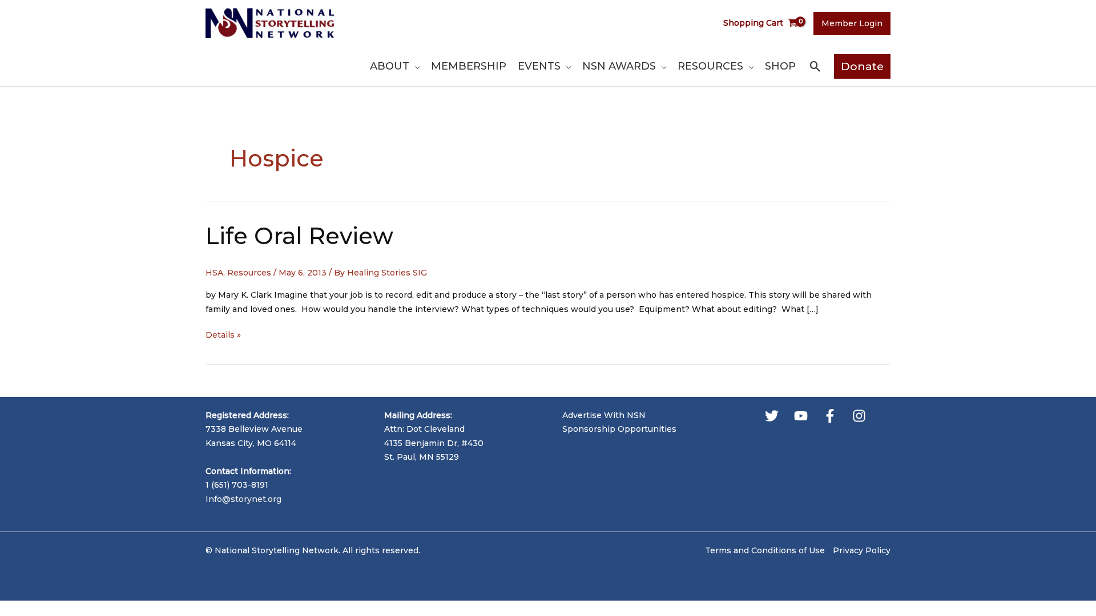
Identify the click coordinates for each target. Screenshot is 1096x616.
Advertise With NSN (604, 415)
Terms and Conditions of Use (765, 550)
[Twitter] (772, 416)
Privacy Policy (861, 550)
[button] (414, 66)
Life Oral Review (299, 236)
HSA (214, 273)
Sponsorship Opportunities (619, 429)
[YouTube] (801, 416)
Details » (223, 335)
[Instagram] (859, 416)
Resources (249, 273)
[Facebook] (830, 416)
